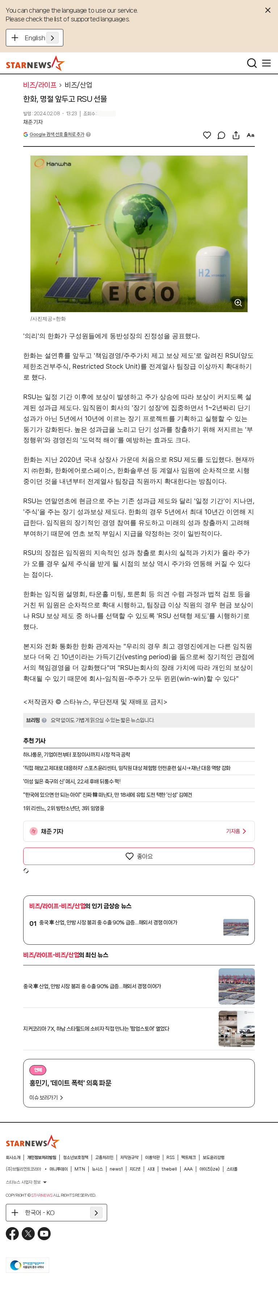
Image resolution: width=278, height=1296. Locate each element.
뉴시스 (97, 1169)
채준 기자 (32, 122)
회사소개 (13, 1157)
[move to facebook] (12, 1233)
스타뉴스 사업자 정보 (23, 1182)
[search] (252, 63)
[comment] (221, 135)
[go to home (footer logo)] (33, 1141)
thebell (169, 1169)
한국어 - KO (40, 1212)
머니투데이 (59, 1169)
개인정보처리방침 (41, 1157)
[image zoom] (238, 302)
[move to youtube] (44, 1233)
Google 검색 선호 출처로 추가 (57, 134)
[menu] (266, 63)
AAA (188, 1169)
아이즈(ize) (209, 1169)
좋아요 (145, 856)
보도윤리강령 (213, 1157)
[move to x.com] (28, 1233)
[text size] (250, 135)
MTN (80, 1169)
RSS (170, 1157)
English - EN (42, 37)
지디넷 (135, 1169)
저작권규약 (129, 1157)
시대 (151, 1169)
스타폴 (232, 1169)
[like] (207, 135)
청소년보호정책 (75, 1157)
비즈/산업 (78, 85)
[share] (236, 135)
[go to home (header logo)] (36, 63)
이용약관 (152, 1157)
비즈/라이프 (39, 85)
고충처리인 (104, 1157)
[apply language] (52, 38)
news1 (116, 1169)
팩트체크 (188, 1157)
